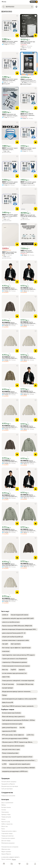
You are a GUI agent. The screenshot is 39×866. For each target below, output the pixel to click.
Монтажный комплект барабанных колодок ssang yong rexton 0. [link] (28, 251)
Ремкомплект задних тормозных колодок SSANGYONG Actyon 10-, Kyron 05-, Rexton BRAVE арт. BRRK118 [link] (10, 148)
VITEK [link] (22, 79)
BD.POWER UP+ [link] (6, 288)
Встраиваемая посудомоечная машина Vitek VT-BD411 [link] (29, 80)
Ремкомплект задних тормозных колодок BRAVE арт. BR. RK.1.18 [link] (10, 215)
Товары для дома (6, 817)
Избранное (19, 864)
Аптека (3, 819)
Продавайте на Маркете (8, 784)
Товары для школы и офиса (8, 831)
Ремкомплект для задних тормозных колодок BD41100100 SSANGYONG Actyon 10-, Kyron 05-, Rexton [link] (10, 115)
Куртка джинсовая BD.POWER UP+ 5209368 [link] (9, 288)
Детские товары (5, 840)
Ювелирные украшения (8, 843)
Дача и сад (4, 826)
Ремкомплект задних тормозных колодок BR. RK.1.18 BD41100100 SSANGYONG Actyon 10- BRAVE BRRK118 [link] (10, 42)
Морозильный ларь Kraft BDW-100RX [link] (28, 42)
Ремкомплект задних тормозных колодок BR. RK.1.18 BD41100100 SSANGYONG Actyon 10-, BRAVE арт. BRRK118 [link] (28, 182)
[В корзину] (17, 35)
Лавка (12, 864)
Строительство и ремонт (8, 838)
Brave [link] (4, 41)
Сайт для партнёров (7, 788)
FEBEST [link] (23, 250)
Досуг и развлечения (7, 802)
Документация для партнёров (9, 786)
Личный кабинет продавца (8, 781)
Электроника (5, 812)
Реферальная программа (8, 795)
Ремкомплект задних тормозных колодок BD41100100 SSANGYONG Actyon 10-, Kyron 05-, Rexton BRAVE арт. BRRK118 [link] (28, 148)
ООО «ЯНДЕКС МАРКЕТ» (13, 857)
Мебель (3, 805)
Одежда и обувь (5, 814)
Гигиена (3, 809)
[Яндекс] (14, 860)
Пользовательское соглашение (9, 847)
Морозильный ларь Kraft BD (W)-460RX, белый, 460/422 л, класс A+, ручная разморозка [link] (28, 215)
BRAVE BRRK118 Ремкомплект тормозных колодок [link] (27, 114)
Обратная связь (5, 849)
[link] (5, 614)
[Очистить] (32, 7)
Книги (3, 828)
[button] (36, 7)
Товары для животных (7, 836)
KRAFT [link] (22, 41)
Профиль (35, 864)
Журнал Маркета (6, 854)
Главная (4, 864)
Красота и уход (5, 821)
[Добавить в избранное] (17, 16)
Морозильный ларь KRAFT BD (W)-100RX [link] (9, 252)
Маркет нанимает (6, 851)
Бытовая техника (6, 807)
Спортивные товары (7, 833)
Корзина (27, 864)
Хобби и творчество (7, 824)
